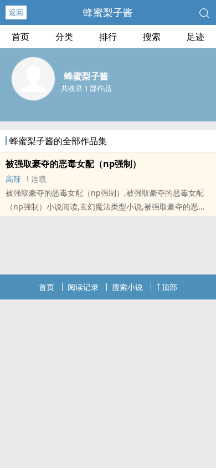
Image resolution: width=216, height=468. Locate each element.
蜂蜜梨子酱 (108, 12)
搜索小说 (127, 287)
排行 (108, 36)
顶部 (169, 287)
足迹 (195, 36)
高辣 (13, 179)
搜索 (152, 36)
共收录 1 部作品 (86, 88)
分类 (64, 36)
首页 (20, 36)
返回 (16, 12)
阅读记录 (83, 287)
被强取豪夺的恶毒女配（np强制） (73, 163)
